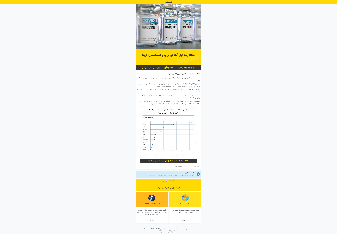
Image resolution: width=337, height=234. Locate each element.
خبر (176, 166)
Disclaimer (164, 233)
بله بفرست (185, 220)
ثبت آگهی (151, 220)
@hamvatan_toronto (169, 229)
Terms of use (171, 233)
